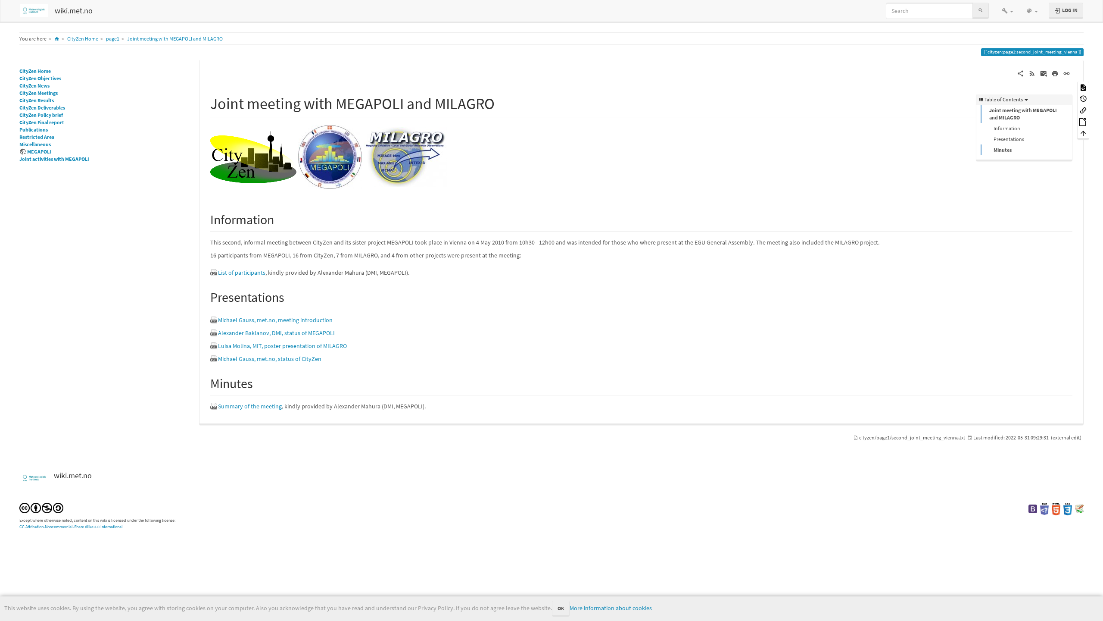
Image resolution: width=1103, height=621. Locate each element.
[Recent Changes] (1032, 73)
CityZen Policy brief (41, 115)
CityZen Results (36, 100)
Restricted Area (36, 137)
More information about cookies (611, 608)
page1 (112, 38)
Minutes (1003, 150)
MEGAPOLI (39, 151)
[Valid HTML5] (1056, 508)
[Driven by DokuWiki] (1079, 508)
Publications (33, 129)
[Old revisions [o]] (1083, 98)
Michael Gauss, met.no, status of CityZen (269, 359)
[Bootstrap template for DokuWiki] (1032, 508)
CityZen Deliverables (42, 107)
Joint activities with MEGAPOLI (54, 159)
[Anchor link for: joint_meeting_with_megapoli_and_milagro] (503, 102)
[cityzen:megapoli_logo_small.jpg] (330, 156)
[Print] (1055, 73)
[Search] (980, 11)
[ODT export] (1083, 121)
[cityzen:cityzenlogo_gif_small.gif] (253, 156)
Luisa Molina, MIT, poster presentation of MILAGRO (282, 346)
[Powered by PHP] (1044, 508)
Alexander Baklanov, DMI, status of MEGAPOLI (276, 333)
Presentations (1009, 139)
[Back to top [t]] (1083, 133)
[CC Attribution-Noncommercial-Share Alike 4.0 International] (41, 507)
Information (1007, 128)
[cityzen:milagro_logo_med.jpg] (405, 156)
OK (561, 608)
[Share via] (1020, 73)
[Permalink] (1066, 73)
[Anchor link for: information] (280, 218)
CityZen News (34, 85)
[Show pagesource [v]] (1083, 87)
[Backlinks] (1083, 109)
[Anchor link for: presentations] (290, 296)
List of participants (241, 272)
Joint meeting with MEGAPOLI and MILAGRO (175, 38)
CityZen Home (82, 38)
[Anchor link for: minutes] (259, 382)
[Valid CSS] (1067, 508)
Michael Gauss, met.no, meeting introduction (275, 320)
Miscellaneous (35, 144)
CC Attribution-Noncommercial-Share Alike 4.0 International (71, 527)
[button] (1007, 11)
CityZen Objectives (40, 78)
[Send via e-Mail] (1043, 73)
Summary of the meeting (250, 406)
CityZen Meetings (38, 93)
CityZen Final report (41, 122)
